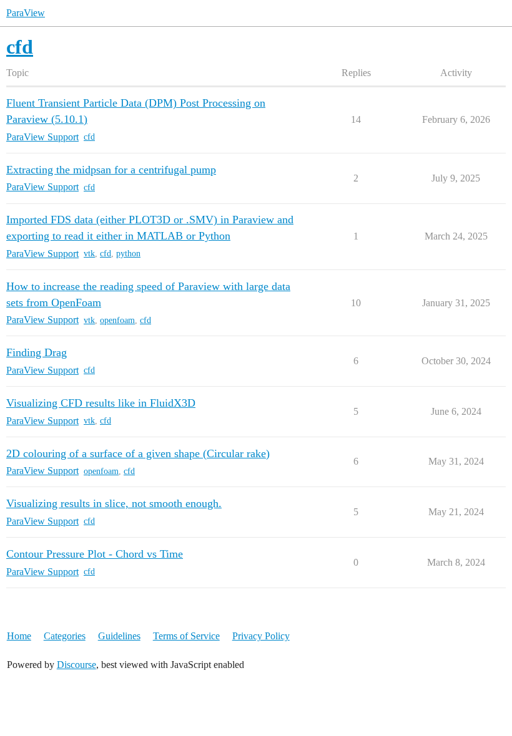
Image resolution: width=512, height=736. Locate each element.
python (128, 253)
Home (19, 636)
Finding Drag (36, 352)
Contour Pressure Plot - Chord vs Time (94, 554)
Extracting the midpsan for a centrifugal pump (111, 169)
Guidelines (119, 636)
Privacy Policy (261, 636)
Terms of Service (186, 636)
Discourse (76, 664)
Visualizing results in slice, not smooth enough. (114, 503)
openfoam (117, 320)
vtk (89, 253)
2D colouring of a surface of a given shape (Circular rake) (138, 453)
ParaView (25, 12)
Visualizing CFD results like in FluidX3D (100, 403)
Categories (65, 636)
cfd (89, 137)
